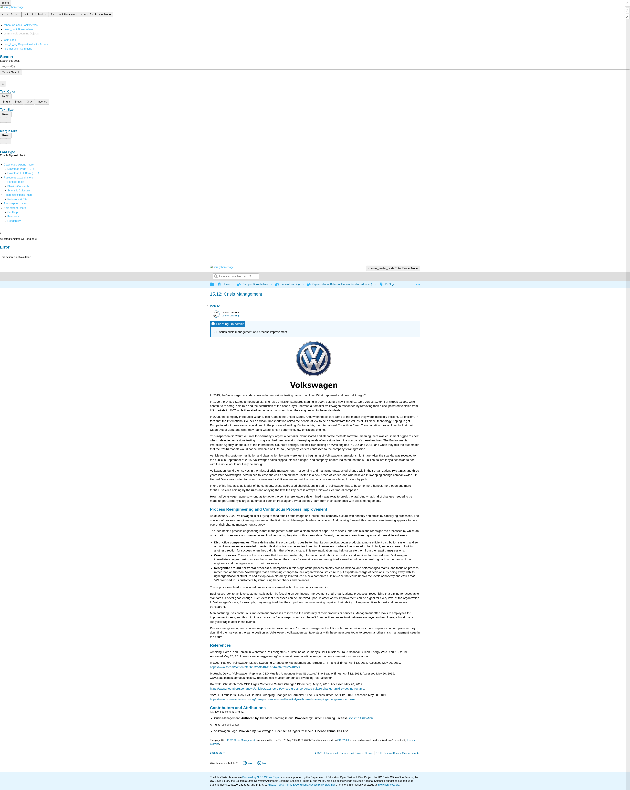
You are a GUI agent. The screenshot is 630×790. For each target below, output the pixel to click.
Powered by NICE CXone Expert (261, 777)
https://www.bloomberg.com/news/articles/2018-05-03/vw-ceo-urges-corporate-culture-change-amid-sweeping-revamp (287, 688)
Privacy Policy (275, 784)
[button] (13, 216)
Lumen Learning (290, 284)
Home (226, 284)
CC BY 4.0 (343, 740)
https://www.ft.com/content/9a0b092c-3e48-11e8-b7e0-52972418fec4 (255, 667)
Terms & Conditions (296, 784)
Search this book (10, 60)
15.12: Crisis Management (241, 740)
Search (216, 276)
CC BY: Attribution (361, 718)
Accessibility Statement (322, 784)
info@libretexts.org (388, 784)
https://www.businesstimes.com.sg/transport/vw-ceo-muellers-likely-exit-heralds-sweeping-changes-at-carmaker (283, 699)
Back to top (216, 752)
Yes (250, 763)
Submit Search (11, 72)
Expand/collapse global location (418, 283)
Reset (5, 96)
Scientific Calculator (19, 190)
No (264, 763)
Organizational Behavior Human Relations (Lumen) (342, 284)
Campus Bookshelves (255, 284)
